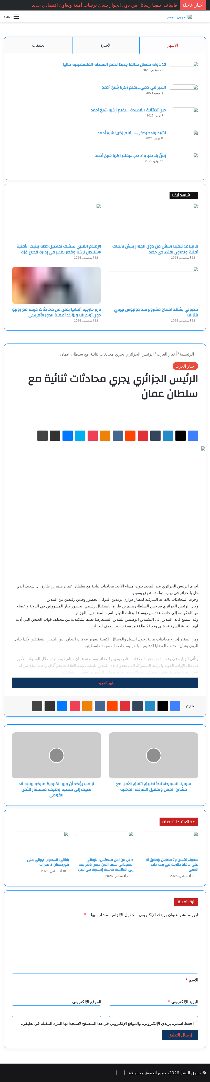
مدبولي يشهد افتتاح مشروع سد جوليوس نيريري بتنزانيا (156, 312)
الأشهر (172, 45)
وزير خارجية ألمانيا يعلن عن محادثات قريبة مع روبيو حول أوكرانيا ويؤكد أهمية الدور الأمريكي (56, 312)
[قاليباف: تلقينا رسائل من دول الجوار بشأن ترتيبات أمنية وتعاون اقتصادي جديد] (153, 222)
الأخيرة (105, 45)
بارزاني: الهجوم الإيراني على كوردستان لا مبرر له (48, 862)
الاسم (191, 979)
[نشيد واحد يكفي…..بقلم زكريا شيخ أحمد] (184, 139)
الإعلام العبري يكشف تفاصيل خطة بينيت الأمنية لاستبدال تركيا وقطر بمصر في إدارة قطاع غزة (59, 249)
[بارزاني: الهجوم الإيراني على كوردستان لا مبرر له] (40, 843)
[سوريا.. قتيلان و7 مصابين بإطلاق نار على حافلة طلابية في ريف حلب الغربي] (169, 843)
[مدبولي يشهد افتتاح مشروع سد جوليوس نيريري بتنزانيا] (153, 285)
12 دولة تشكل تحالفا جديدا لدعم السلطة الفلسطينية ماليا (114, 64)
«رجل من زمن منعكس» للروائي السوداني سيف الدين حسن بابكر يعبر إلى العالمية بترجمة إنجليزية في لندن (105, 864)
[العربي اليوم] (179, 16)
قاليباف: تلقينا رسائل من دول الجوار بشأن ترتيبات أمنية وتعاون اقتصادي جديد (104, 5)
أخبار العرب (167, 354)
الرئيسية (187, 354)
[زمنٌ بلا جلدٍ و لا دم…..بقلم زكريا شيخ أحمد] (184, 162)
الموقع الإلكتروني (86, 1001)
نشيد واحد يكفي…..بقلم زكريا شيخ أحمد (132, 133)
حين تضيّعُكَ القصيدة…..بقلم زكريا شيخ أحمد (128, 110)
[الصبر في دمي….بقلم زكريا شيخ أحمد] (184, 94)
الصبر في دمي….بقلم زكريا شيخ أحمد (134, 87)
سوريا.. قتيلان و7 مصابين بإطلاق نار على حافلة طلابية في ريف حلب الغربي (172, 864)
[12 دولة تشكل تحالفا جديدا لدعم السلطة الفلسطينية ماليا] (184, 71)
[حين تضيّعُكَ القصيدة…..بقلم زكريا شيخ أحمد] (184, 116)
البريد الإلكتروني (183, 1001)
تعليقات (38, 45)
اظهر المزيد (107, 683)
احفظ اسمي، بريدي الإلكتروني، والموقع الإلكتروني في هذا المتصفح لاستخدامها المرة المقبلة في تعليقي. (107, 1023)
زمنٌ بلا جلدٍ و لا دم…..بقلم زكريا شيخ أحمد (130, 155)
